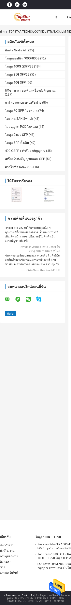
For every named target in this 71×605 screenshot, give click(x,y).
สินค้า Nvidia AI (15, 50)
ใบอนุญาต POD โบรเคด (21, 127)
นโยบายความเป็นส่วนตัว (19, 595)
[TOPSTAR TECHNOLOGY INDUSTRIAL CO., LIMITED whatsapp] (20, 299)
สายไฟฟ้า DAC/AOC (19, 167)
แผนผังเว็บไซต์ (9, 572)
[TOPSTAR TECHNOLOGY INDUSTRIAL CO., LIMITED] (21, 17)
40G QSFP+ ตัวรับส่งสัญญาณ (25, 151)
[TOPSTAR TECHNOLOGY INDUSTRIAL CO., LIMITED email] (10, 299)
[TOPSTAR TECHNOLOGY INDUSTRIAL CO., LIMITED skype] (41, 299)
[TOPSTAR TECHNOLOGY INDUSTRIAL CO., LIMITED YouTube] (24, 4)
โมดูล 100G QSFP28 (19, 66)
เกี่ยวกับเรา (6, 545)
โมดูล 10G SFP (15, 82)
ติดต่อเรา (5, 561)
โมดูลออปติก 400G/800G (22, 58)
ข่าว (2, 567)
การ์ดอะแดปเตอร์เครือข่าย (23, 102)
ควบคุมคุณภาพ (9, 556)
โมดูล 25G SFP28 (17, 74)
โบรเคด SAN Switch (19, 118)
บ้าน (58, 17)
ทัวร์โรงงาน (7, 550)
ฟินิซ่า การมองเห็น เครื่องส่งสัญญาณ (30, 90)
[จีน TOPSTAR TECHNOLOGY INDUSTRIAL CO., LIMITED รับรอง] (16, 194)
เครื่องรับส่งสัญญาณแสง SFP (25, 159)
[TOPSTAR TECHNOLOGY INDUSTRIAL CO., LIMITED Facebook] (9, 4)
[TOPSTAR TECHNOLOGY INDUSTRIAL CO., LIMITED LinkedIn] (17, 4)
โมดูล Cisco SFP (16, 135)
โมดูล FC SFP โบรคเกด (21, 110)
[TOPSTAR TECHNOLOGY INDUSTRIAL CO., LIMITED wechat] (31, 299)
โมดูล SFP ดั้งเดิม (17, 143)
